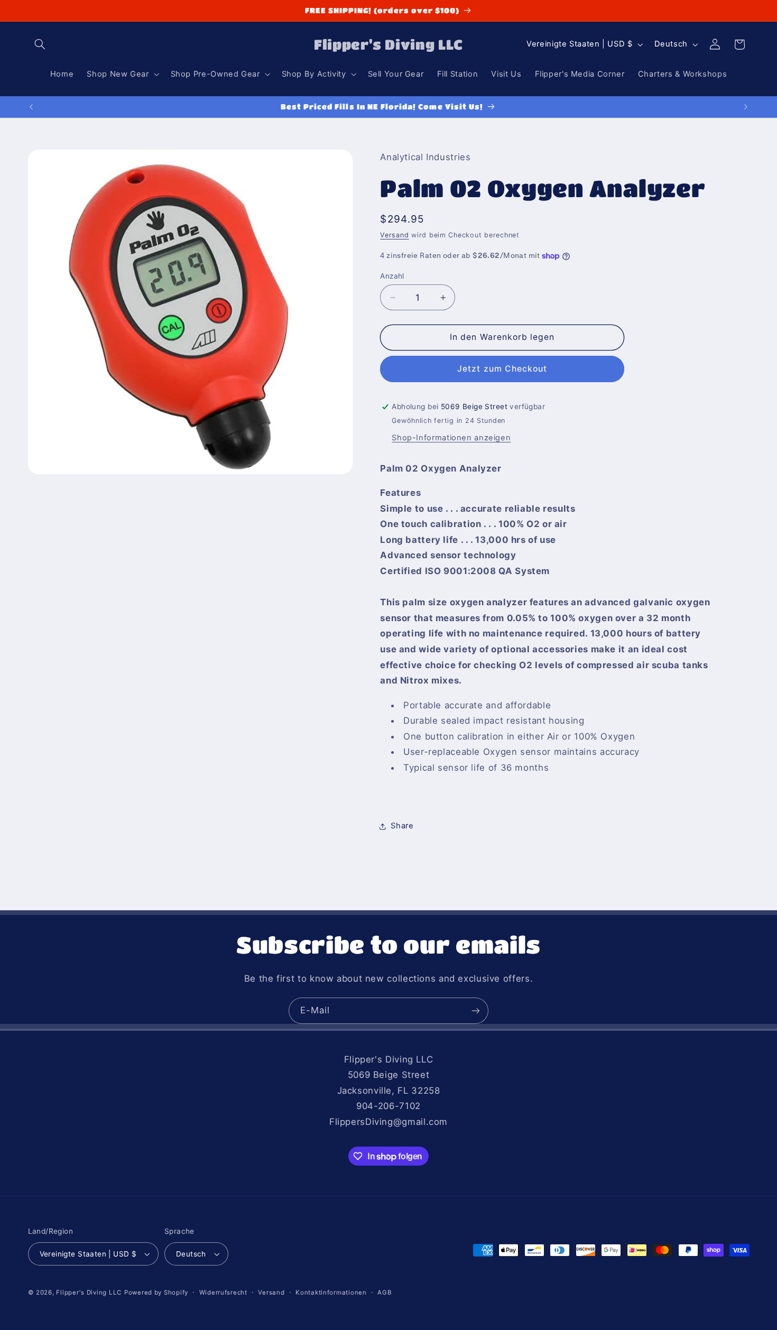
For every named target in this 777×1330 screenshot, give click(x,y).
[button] (40, 44)
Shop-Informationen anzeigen (451, 437)
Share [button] (402, 825)
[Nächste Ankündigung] (745, 106)
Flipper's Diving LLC (89, 1292)
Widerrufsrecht (223, 1292)
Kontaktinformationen (331, 1292)
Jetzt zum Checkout (502, 369)
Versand (394, 235)
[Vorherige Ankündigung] (31, 106)
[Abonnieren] (476, 1010)
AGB (384, 1292)
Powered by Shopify (156, 1292)
